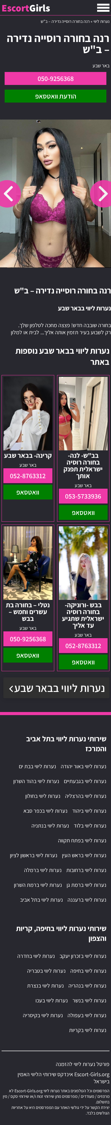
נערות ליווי (101, 21)
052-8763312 (28, 475)
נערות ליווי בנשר (89, 1000)
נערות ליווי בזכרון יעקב (83, 955)
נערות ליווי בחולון (42, 795)
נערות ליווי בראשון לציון (33, 855)
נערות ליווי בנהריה (87, 985)
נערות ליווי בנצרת (45, 985)
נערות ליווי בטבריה (46, 970)
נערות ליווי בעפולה (87, 1015)
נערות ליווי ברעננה (87, 899)
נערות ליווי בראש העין (84, 855)
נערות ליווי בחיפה (88, 970)
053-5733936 (83, 496)
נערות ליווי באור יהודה (83, 766)
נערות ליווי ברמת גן (86, 884)
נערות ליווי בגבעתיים (85, 781)
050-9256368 (56, 78)
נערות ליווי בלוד (90, 825)
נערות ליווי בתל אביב (41, 899)
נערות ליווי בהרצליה (85, 795)
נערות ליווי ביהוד (89, 810)
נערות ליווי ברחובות (86, 870)
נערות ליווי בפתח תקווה (82, 840)
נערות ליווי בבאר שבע (59, 687)
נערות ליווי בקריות (87, 1030)
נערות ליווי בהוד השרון (36, 781)
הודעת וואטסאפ (55, 96)
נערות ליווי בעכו (51, 1000)
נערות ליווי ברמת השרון (38, 884)
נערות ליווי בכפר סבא (45, 810)
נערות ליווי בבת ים (37, 766)
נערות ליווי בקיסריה (43, 1015)
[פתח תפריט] (103, 7)
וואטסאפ (83, 512)
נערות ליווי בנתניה (50, 825)
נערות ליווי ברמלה (43, 870)
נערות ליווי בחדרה (36, 955)
